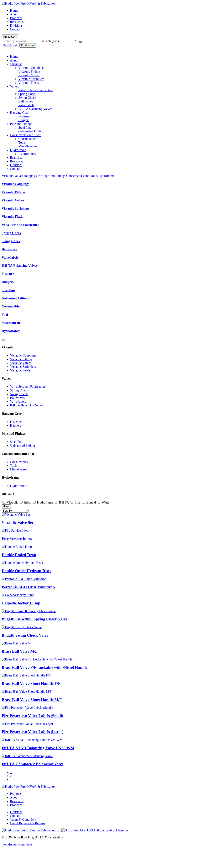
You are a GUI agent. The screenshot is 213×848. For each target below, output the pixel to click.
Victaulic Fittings (29, 71)
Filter (6, 506)
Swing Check (27, 97)
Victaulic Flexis (28, 82)
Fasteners (24, 116)
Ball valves (25, 101)
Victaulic (16, 64)
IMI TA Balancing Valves (35, 109)
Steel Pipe (24, 127)
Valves (14, 86)
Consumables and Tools (25, 135)
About (14, 14)
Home (14, 10)
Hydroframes (27, 154)
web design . (17, 844)
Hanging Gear (19, 112)
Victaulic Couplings (31, 67)
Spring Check (27, 94)
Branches (16, 18)
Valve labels (26, 105)
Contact (15, 29)
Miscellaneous (27, 146)
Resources (17, 21)
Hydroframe (18, 150)
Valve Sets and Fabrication (35, 90)
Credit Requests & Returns (27, 823)
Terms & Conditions (23, 819)
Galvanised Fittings (31, 131)
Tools (22, 142)
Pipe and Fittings (21, 124)
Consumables (27, 139)
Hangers (23, 120)
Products (15, 793)
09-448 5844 (10, 45)
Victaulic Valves (29, 75)
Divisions (16, 25)
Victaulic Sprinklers (31, 79)
